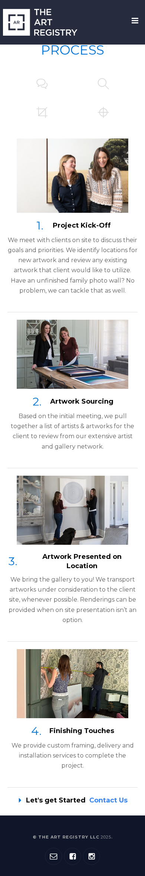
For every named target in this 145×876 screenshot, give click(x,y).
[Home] (40, 22)
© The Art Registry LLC (72, 837)
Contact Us (108, 800)
